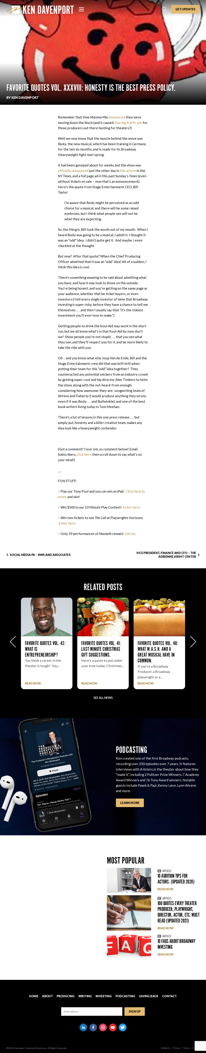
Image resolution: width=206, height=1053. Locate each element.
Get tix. (130, 534)
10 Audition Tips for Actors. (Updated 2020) (176, 879)
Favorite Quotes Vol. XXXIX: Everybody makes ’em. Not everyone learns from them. (158, 652)
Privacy (176, 1048)
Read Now (33, 683)
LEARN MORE (130, 803)
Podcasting (125, 996)
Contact (169, 996)
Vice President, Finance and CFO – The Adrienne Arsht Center (166, 554)
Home (33, 996)
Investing (104, 996)
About (47, 996)
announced (116, 117)
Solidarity (165, 1048)
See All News (103, 697)
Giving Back (149, 996)
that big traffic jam (128, 123)
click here (84, 454)
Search (164, 9)
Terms (186, 1048)
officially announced (73, 171)
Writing (85, 996)
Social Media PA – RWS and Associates (40, 555)
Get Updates (185, 9)
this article (128, 171)
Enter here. (131, 507)
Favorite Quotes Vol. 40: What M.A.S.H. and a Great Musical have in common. (101, 652)
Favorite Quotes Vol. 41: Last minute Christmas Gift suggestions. (45, 649)
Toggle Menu (81, 9)
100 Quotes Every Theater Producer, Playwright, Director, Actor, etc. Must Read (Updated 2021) (178, 912)
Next (193, 641)
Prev (13, 641)
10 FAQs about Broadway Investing (176, 944)
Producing (66, 996)
